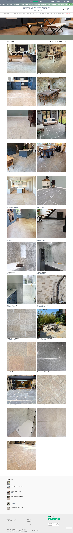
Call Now (70, 4)
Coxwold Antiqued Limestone (41, 437)
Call (51, 1)
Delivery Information (66, 1)
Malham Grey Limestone (41, 206)
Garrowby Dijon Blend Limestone (12, 371)
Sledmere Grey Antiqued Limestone (42, 139)
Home (8, 41)
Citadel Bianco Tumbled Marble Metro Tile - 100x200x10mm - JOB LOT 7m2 (19, 437)
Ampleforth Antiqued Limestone (12, 206)
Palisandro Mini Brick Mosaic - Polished (43, 305)
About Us (28, 516)
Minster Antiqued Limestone (41, 106)
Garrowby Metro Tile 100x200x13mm (13, 338)
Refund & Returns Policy (31, 524)
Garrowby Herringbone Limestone (42, 404)
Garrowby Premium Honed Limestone (13, 106)
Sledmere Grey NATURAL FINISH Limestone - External (15, 404)
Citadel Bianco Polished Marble (12, 305)
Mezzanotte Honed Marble (11, 272)
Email (53, 1)
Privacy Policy (29, 519)
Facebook (52, 1)
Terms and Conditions (30, 517)
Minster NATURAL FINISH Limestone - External (44, 338)
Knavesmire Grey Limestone (41, 239)
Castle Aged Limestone (10, 73)
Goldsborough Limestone (11, 239)
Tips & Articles (59, 1)
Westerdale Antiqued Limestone (12, 139)
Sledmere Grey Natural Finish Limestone (43, 371)
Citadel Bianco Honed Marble (41, 272)
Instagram (55, 1)
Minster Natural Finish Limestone (42, 73)
